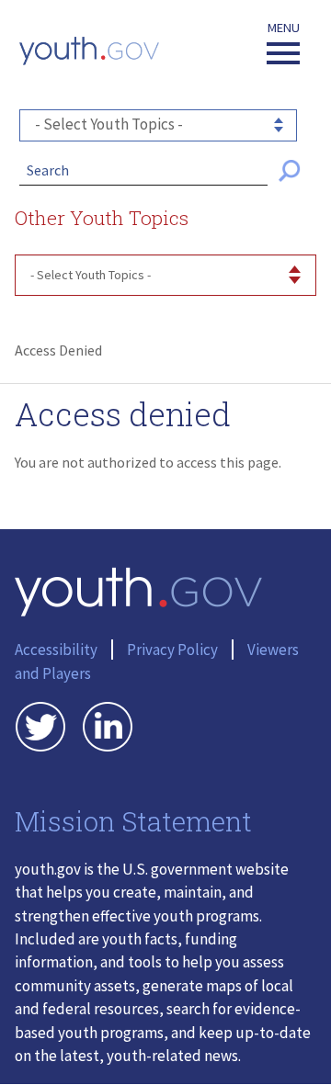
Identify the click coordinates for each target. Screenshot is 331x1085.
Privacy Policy (172, 649)
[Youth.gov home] (89, 51)
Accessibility (56, 649)
